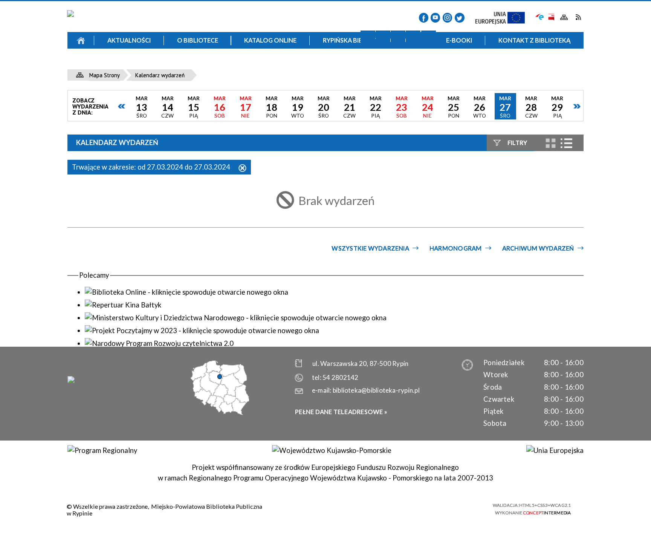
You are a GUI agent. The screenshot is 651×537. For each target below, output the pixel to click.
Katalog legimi (138, 65)
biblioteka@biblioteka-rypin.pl (376, 390)
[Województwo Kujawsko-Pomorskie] (331, 450)
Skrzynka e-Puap (539, 16)
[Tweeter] (459, 17)
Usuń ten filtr (242, 168)
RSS (578, 17)
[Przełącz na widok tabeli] (566, 143)
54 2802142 (340, 377)
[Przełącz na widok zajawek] (550, 143)
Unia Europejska (504, 18)
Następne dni (576, 106)
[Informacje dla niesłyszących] (413, 38)
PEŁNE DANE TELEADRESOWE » (341, 411)
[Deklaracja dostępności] (398, 38)
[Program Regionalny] (102, 450)
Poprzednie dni (121, 106)
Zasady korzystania (262, 65)
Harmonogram (455, 248)
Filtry (517, 142)
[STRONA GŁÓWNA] (80, 40)
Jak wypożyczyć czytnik (386, 65)
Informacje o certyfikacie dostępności (333, 509)
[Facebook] (423, 17)
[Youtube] (435, 17)
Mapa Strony (564, 17)
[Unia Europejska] (554, 450)
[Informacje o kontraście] (428, 38)
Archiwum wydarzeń (538, 248)
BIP (550, 17)
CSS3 (440, 508)
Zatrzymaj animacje (368, 38)
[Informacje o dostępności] (383, 38)
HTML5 (427, 508)
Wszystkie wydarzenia (370, 248)
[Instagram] (447, 17)
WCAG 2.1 (467, 508)
